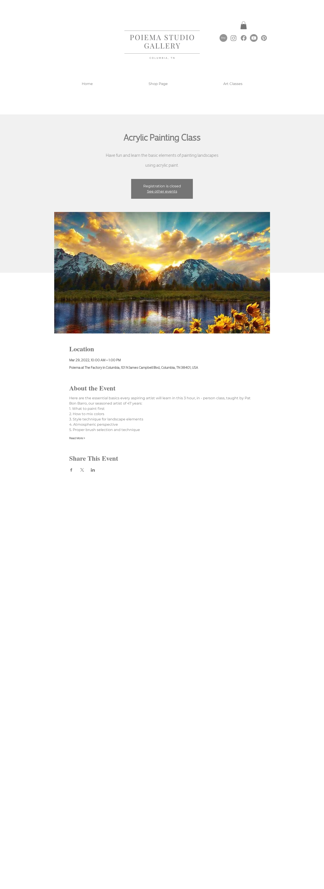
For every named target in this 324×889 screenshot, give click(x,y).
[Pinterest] (264, 38)
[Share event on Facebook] (71, 470)
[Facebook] (244, 38)
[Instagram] (233, 38)
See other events (162, 191)
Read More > (77, 438)
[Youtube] (254, 38)
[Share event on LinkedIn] (93, 470)
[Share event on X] (82, 470)
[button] (243, 25)
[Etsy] (223, 38)
